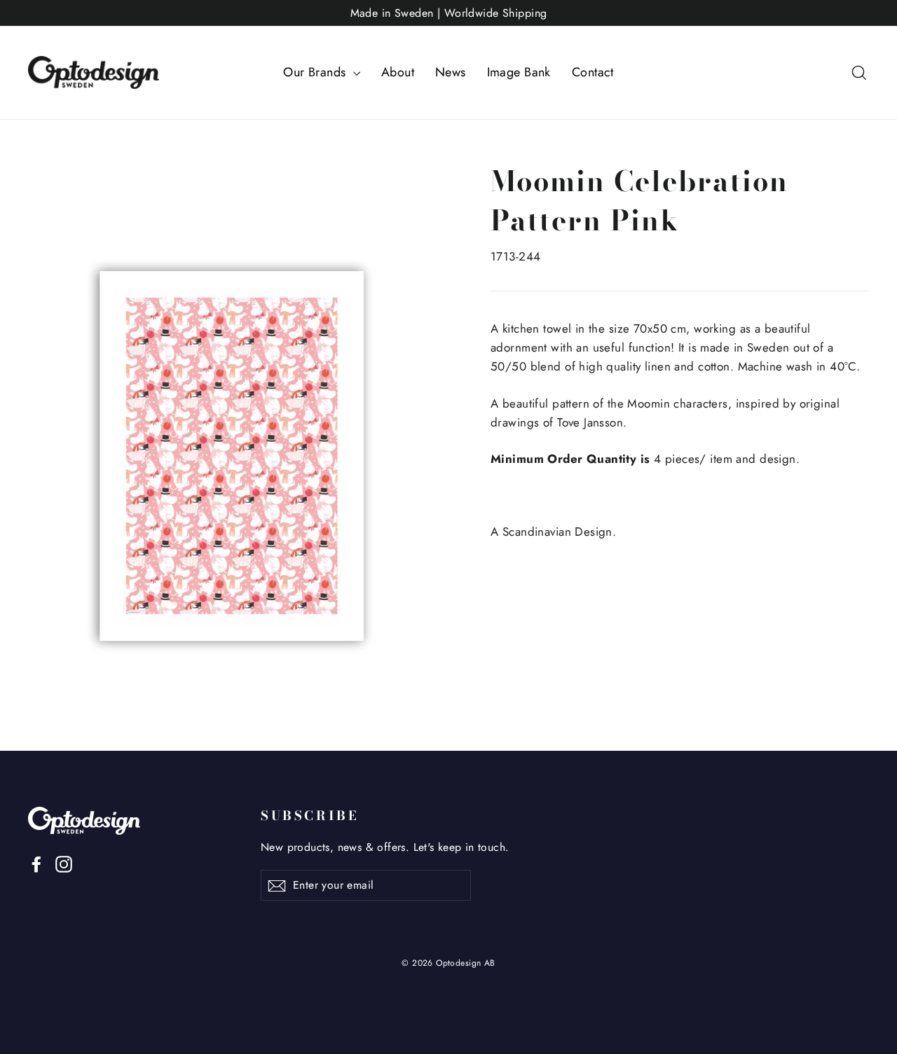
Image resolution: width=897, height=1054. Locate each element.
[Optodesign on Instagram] (63, 862)
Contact (593, 72)
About (397, 72)
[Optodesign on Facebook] (36, 862)
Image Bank (519, 72)
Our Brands (316, 72)
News (450, 72)
